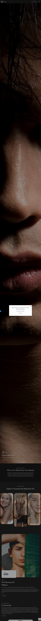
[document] (20, 310)
